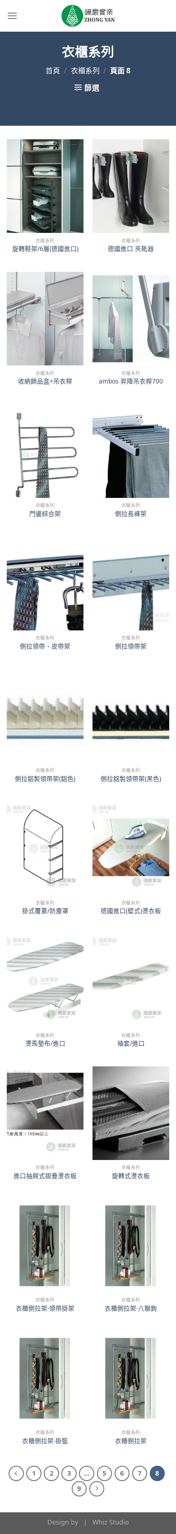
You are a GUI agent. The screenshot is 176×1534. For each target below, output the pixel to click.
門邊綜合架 (45, 514)
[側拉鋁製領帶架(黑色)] (131, 716)
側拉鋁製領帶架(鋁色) (45, 779)
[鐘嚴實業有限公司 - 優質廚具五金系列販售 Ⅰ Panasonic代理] (88, 16)
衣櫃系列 (85, 71)
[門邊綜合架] (45, 451)
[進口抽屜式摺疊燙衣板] (45, 1113)
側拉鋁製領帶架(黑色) (131, 779)
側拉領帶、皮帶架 (45, 646)
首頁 (53, 71)
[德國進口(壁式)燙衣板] (131, 848)
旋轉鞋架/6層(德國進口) (45, 249)
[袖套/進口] (131, 980)
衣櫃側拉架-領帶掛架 (45, 1308)
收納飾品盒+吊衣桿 (45, 381)
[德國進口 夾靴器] (131, 186)
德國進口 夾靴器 (131, 249)
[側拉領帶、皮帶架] (45, 583)
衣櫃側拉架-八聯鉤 (131, 1308)
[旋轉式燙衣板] (131, 1113)
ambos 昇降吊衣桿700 (131, 381)
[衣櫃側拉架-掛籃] (45, 1378)
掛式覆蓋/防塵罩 (45, 911)
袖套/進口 (131, 1043)
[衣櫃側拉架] (131, 1378)
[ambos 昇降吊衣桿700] (131, 318)
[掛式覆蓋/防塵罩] (45, 848)
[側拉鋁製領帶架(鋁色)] (45, 716)
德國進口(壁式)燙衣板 (131, 911)
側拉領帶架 (131, 646)
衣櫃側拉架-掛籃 (45, 1441)
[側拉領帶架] (131, 583)
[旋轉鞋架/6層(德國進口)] (45, 186)
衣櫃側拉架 (131, 1441)
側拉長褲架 (131, 514)
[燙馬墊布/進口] (45, 980)
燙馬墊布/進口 (45, 1043)
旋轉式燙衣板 (131, 1176)
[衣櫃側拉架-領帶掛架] (45, 1246)
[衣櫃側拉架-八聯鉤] (131, 1246)
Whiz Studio (111, 1522)
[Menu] (12, 16)
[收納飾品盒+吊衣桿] (45, 318)
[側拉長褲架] (131, 451)
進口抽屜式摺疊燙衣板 (45, 1176)
